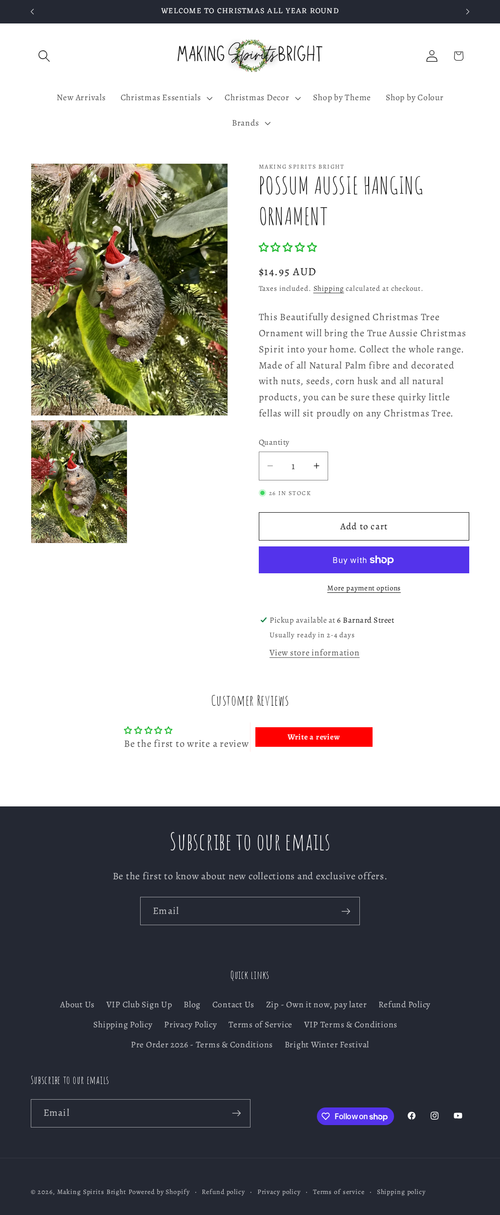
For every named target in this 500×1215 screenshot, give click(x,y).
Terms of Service (260, 1024)
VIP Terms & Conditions (351, 1024)
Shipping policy (401, 1191)
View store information (315, 652)
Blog (192, 1004)
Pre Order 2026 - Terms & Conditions (202, 1044)
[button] (44, 56)
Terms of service (339, 1191)
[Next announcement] (468, 11)
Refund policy (223, 1191)
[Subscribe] (346, 911)
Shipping (328, 288)
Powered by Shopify (159, 1191)
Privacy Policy (190, 1024)
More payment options (364, 588)
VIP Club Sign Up (139, 1004)
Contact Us (233, 1004)
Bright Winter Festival (327, 1044)
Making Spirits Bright (91, 1191)
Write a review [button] (314, 737)
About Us (77, 1004)
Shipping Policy (122, 1024)
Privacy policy (279, 1191)
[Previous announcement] (32, 11)
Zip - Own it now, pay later (316, 1004)
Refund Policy (404, 1004)
